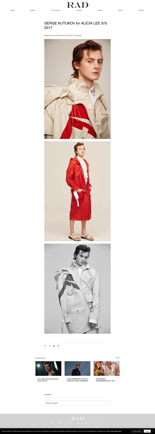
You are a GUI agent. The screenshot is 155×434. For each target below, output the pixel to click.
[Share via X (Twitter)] (49, 346)
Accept (147, 431)
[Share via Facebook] (45, 346)
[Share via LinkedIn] (54, 346)
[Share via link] (58, 346)
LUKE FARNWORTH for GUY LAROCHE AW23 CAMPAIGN (77, 380)
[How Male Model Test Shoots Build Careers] (48, 368)
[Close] (153, 431)
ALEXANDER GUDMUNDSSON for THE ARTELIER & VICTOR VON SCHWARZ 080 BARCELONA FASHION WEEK (105, 380)
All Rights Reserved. (98, 427)
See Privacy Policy (116, 431)
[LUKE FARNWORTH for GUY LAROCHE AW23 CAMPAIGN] (78, 368)
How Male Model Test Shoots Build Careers (48, 380)
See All (118, 358)
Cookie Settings (136, 431)
